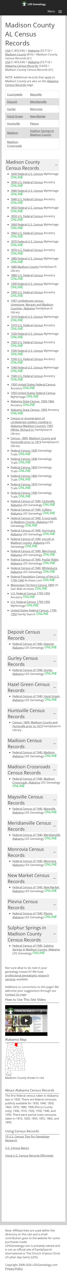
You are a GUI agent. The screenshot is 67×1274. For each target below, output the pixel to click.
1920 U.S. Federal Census (27, 342)
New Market (38, 116)
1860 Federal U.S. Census (27, 224)
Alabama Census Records (21, 66)
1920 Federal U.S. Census (27, 334)
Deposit (12, 102)
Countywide (14, 94)
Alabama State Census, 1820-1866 (32, 401)
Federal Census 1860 (24, 476)
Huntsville (13, 124)
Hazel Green (15, 116)
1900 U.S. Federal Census (27, 292)
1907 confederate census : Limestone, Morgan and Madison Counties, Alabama (32, 304)
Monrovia (36, 109)
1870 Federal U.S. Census (27, 241)
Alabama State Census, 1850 (29, 410)
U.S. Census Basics (17, 1148)
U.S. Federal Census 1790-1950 (30, 593)
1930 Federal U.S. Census (27, 351)
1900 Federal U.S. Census (27, 284)
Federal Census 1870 (24, 484)
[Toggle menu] (60, 11)
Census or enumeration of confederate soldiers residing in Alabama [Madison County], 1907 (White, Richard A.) (32, 424)
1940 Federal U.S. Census (27, 367)
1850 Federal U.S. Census (27, 208)
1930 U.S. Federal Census (27, 359)
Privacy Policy (14, 1269)
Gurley (11, 109)
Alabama (33, 51)
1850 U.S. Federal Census (27, 216)
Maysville (36, 94)
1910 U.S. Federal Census (27, 325)
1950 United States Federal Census (33, 384)
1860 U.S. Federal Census (27, 233)
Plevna (34, 124)
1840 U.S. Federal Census (27, 199)
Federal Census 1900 (24, 493)
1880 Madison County (25, 267)
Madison (12, 133)
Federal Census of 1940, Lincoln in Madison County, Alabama (32, 541)
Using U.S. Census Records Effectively (29, 1156)
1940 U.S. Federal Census (27, 376)
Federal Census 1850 (24, 467)
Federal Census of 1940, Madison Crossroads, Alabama (33, 780)
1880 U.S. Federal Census (27, 275)
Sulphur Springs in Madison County (42, 133)
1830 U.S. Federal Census (27, 182)
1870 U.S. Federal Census (27, 250)
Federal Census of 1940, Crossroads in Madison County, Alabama (34, 520)
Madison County (15, 54)
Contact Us (12, 994)
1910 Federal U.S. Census (27, 317)
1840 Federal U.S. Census (27, 191)
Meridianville (38, 102)
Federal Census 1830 (24, 450)
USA (7, 51)
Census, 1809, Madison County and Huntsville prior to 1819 (33, 440)
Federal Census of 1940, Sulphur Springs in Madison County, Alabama (36, 947)
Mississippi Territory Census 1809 (32, 585)
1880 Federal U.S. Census (27, 258)
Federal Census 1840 (24, 459)
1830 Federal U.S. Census (27, 174)
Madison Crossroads (14, 144)
